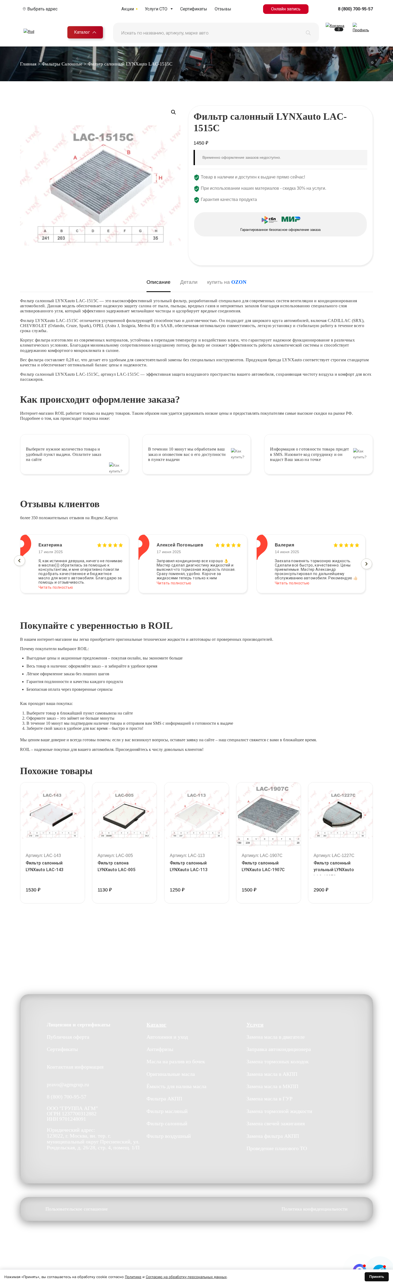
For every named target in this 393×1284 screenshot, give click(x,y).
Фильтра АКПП (164, 1098)
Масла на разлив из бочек (176, 1061)
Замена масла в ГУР (269, 1098)
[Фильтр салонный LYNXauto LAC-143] (52, 814)
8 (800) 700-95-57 (355, 9)
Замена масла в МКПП (272, 1086)
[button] (173, 112)
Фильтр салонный (167, 1123)
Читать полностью (55, 583)
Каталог (82, 32)
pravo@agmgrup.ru (68, 1084)
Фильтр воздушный (169, 1136)
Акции (127, 8)
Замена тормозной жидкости (279, 1111)
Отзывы (223, 8)
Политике (133, 1277)
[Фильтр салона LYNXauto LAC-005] (124, 814)
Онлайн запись (285, 8)
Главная (28, 64)
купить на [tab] (226, 282)
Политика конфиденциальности (315, 1209)
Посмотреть (52, 903)
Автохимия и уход (167, 1037)
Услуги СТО (156, 8)
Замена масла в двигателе (275, 1037)
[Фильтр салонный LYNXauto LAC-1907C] (268, 814)
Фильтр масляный (167, 1111)
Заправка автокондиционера (278, 1049)
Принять (376, 1276)
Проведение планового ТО (276, 1148)
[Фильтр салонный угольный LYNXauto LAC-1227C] (340, 814)
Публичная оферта (68, 1037)
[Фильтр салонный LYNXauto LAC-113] (196, 814)
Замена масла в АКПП (271, 1074)
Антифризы (160, 1049)
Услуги (255, 1024)
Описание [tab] (159, 282)
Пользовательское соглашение (76, 1209)
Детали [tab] (189, 282)
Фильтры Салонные (62, 64)
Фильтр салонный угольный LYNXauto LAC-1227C (334, 869)
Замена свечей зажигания (275, 1123)
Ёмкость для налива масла (176, 1086)
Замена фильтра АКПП (272, 1136)
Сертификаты (193, 8)
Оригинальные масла (171, 1074)
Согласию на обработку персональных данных (186, 1277)
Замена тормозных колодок (277, 1061)
